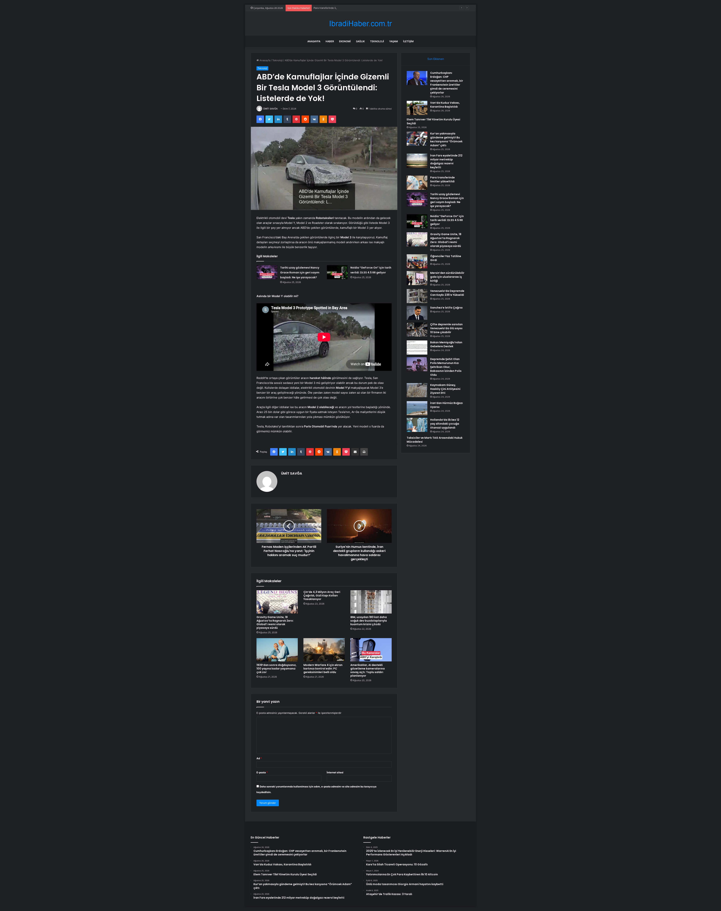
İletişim (408, 41)
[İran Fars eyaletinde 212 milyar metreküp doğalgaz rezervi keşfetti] (417, 161)
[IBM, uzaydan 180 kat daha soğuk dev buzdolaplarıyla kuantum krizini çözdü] (371, 602)
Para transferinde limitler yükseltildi (334, 7)
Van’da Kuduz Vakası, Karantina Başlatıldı (445, 105)
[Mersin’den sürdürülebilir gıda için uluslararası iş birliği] (417, 278)
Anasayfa (313, 41)
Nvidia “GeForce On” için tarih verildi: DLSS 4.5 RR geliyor (447, 220)
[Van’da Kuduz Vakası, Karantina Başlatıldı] (417, 108)
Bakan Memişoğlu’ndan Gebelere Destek (446, 344)
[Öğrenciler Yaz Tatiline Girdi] (417, 261)
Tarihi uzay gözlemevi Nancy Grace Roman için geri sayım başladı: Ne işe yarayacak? (299, 272)
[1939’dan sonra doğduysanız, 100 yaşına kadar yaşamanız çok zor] (277, 649)
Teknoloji (377, 41)
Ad (259, 758)
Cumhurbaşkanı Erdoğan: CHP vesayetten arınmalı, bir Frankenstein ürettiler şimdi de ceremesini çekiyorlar (446, 82)
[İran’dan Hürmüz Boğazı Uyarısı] (417, 408)
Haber (330, 41)
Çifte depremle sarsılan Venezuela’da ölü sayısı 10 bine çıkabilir (446, 328)
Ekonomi (345, 41)
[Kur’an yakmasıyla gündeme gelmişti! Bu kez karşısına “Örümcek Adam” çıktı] (417, 139)
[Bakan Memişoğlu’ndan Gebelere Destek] (417, 347)
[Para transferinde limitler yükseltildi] (417, 183)
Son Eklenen (435, 59)
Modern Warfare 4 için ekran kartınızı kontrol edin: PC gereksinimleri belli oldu (322, 668)
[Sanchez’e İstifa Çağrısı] (417, 313)
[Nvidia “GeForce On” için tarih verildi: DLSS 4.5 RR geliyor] (337, 272)
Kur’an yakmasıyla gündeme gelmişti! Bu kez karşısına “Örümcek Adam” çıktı (446, 139)
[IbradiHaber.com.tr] (360, 23)
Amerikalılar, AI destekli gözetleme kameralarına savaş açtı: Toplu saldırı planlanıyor (367, 670)
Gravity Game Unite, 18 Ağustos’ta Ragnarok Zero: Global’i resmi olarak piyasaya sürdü (275, 622)
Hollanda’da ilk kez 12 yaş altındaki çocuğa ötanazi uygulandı (444, 423)
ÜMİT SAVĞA (270, 108)
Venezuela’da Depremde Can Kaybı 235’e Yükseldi (447, 293)
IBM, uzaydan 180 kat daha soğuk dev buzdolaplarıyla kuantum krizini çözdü (368, 620)
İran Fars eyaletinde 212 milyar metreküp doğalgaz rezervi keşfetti (446, 161)
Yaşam (393, 41)
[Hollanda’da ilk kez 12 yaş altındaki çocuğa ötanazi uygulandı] (417, 425)
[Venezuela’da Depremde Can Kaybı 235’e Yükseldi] (417, 296)
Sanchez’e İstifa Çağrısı (446, 307)
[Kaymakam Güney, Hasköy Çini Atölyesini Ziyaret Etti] (417, 390)
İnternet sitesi (335, 772)
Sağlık (360, 41)
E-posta (262, 772)
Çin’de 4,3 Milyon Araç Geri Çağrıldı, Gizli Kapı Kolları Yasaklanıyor (321, 595)
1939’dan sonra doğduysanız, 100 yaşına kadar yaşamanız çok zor (276, 668)
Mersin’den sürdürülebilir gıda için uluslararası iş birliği (447, 277)
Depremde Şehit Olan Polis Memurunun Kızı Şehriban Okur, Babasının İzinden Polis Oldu (446, 367)
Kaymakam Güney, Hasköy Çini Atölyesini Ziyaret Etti (445, 389)
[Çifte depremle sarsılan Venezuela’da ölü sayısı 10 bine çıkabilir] (417, 329)
